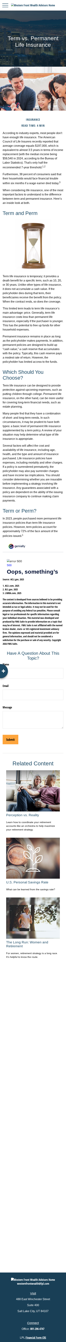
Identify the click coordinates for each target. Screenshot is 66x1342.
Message (7, 707)
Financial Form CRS (36, 1338)
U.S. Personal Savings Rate (27, 882)
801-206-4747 (37, 1329)
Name (6, 664)
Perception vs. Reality (22, 815)
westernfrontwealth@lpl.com (33, 1284)
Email (6, 686)
